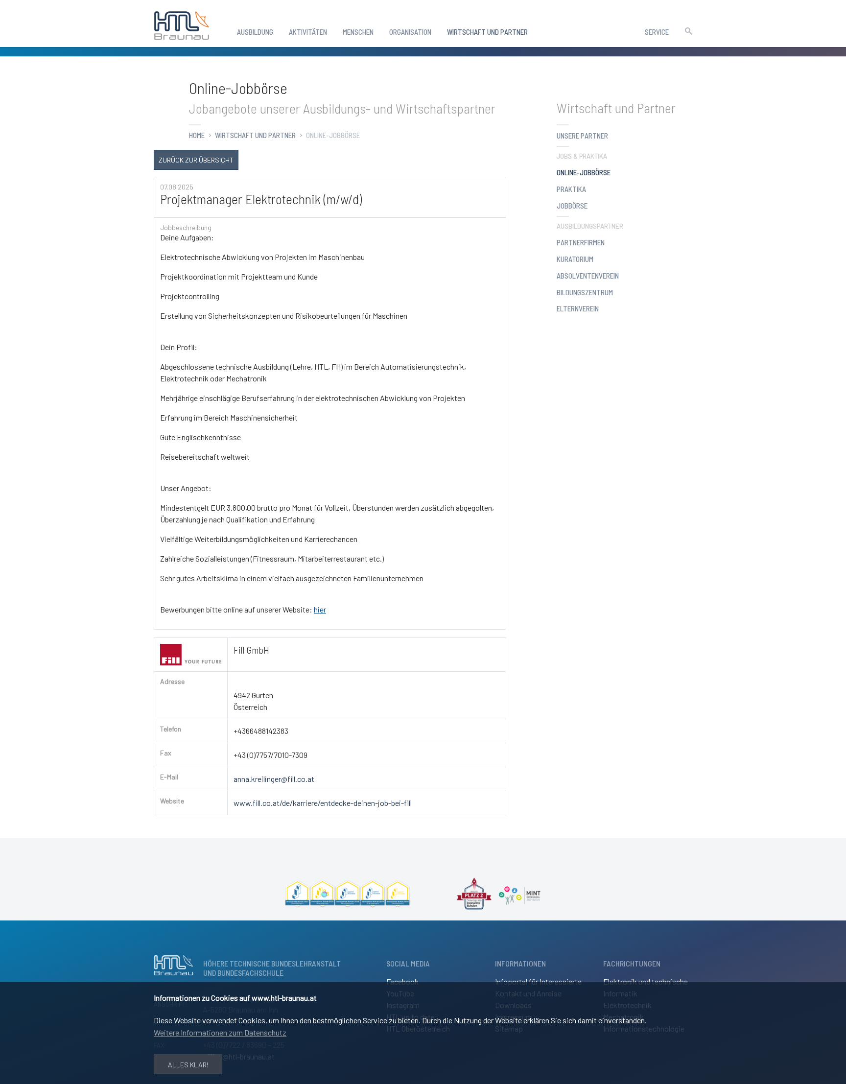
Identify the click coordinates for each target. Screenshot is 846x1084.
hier (320, 609)
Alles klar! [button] (188, 1064)
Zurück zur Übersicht (196, 160)
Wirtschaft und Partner (255, 135)
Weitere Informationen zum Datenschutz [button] (220, 1032)
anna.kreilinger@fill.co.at (274, 778)
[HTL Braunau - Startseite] (182, 23)
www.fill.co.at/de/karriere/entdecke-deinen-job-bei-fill (323, 802)
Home (197, 135)
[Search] (688, 29)
